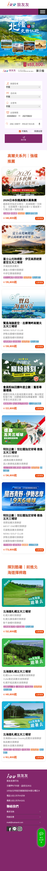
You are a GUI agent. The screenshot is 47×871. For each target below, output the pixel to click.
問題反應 (10, 817)
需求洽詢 (10, 812)
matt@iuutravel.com (15, 822)
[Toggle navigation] (37, 4)
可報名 (25, 131)
